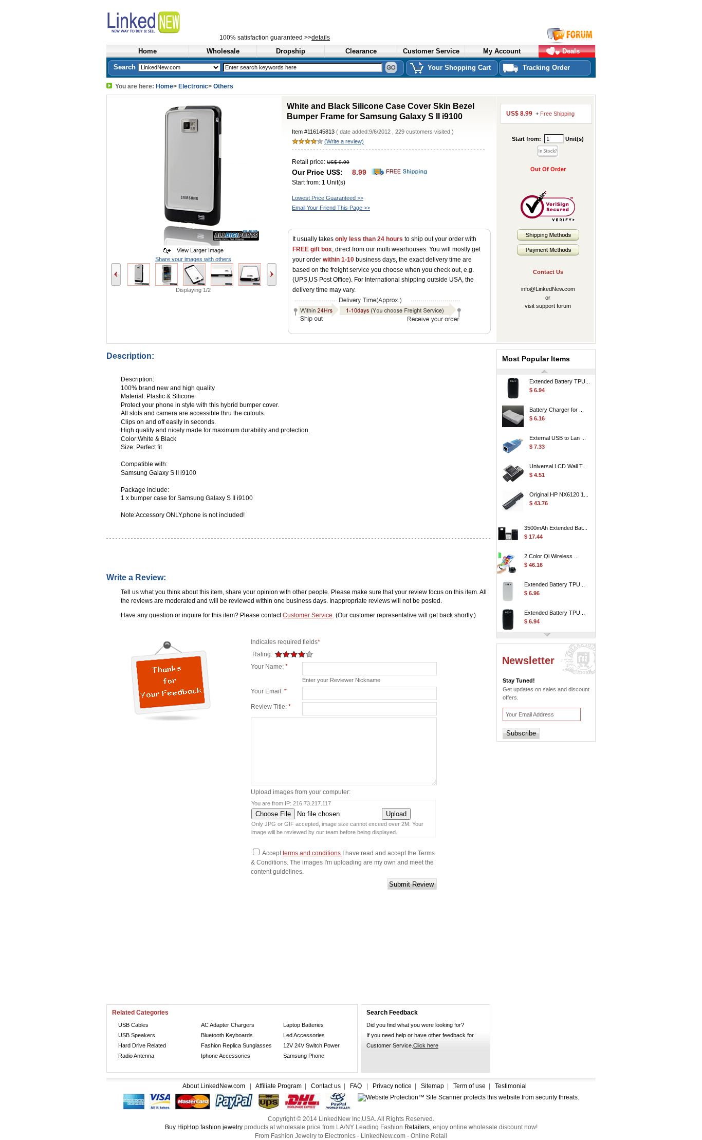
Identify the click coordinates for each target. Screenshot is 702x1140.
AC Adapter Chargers (227, 1025)
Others (223, 86)
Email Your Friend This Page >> (331, 208)
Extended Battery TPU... (559, 376)
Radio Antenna (136, 1056)
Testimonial (511, 1086)
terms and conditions (312, 853)
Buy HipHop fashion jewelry (204, 1127)
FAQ (356, 1086)
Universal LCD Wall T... (558, 461)
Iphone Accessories (225, 1056)
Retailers (417, 1127)
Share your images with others (193, 259)
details (320, 37)
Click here (425, 1045)
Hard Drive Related (142, 1045)
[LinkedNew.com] (168, 21)
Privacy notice (392, 1086)
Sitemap (432, 1086)
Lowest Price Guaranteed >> (327, 198)
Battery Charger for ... (556, 404)
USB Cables (133, 1025)
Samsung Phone (303, 1056)
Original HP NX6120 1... (558, 489)
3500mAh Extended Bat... (555, 523)
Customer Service (307, 615)
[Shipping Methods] (548, 238)
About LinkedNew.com (214, 1086)
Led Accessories (304, 1035)
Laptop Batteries (303, 1025)
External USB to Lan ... (557, 433)
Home (164, 86)
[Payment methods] (548, 253)
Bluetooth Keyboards (227, 1035)
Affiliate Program (278, 1086)
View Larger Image (198, 250)
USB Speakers (136, 1035)
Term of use (469, 1086)
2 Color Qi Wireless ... (551, 551)
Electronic (193, 86)
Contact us (326, 1086)
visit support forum (548, 306)
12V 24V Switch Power (311, 1045)
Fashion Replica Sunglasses (236, 1045)
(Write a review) (344, 141)
